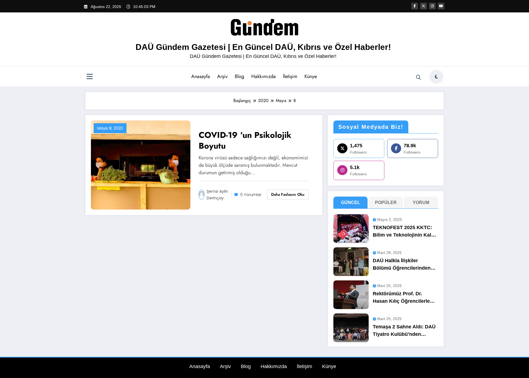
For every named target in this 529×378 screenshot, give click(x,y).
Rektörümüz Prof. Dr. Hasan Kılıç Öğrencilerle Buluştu (401, 298)
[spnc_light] (436, 77)
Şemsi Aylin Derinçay (217, 195)
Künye (310, 76)
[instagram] (432, 6)
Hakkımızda (263, 76)
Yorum (421, 202)
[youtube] (441, 6)
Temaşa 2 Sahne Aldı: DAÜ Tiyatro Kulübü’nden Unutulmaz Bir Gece (404, 331)
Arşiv (222, 76)
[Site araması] (418, 77)
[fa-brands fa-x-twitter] (423, 6)
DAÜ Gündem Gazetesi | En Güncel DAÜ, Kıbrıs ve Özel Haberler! (263, 47)
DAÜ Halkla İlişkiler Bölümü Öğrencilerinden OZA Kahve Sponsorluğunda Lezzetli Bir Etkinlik (402, 265)
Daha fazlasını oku (287, 194)
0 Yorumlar (250, 194)
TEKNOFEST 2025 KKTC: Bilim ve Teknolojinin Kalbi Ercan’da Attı (404, 232)
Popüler (386, 202)
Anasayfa (200, 76)
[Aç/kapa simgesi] (89, 77)
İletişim (290, 76)
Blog (239, 76)
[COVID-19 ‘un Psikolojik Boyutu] (140, 164)
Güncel (350, 202)
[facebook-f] (414, 6)
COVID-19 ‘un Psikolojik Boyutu (245, 140)
